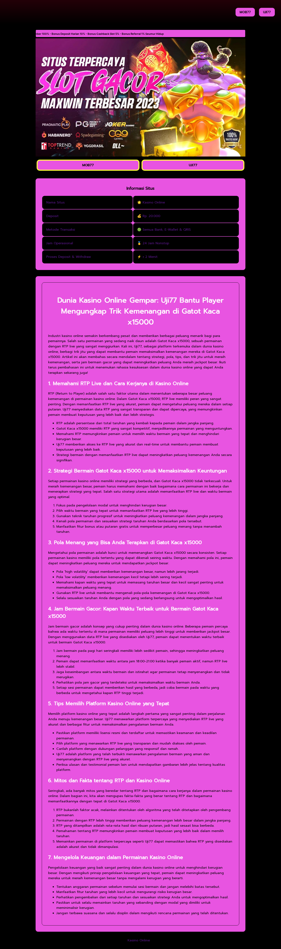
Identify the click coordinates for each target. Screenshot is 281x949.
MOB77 (245, 12)
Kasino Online (139, 940)
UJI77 (267, 12)
